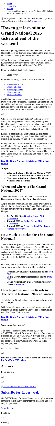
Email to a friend (14, 94)
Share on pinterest (15, 89)
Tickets (10, 8)
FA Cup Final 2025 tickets (13, 360)
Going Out (11, 6)
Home (9, 3)
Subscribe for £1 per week (20, 392)
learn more (35, 21)
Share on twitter (14, 87)
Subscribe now (7, 408)
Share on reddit (13, 92)
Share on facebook (15, 84)
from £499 (19, 284)
